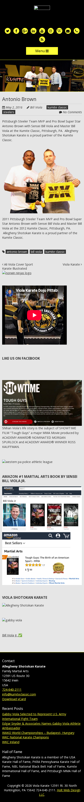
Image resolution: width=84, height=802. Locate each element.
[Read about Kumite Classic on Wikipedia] (59, 30)
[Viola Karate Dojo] (42, 12)
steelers (8, 112)
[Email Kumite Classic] (67, 30)
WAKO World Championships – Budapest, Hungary (38, 733)
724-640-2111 (12, 689)
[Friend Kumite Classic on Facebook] (16, 30)
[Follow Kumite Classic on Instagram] (50, 30)
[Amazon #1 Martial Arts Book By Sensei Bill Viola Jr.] (42, 489)
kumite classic (57, 107)
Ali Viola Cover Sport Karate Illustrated (17, 266)
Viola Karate (72, 264)
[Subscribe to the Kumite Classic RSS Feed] (42, 39)
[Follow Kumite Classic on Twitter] (7, 30)
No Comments (72, 112)
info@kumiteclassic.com (19, 694)
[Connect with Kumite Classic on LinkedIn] (33, 30)
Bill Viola (36, 107)
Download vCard (14, 699)
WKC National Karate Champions (25, 737)
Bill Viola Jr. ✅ (12, 635)
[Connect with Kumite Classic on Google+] (24, 30)
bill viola (36, 252)
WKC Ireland (10, 742)
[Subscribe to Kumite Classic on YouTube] (42, 30)
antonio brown (17, 252)
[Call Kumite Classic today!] (76, 30)
